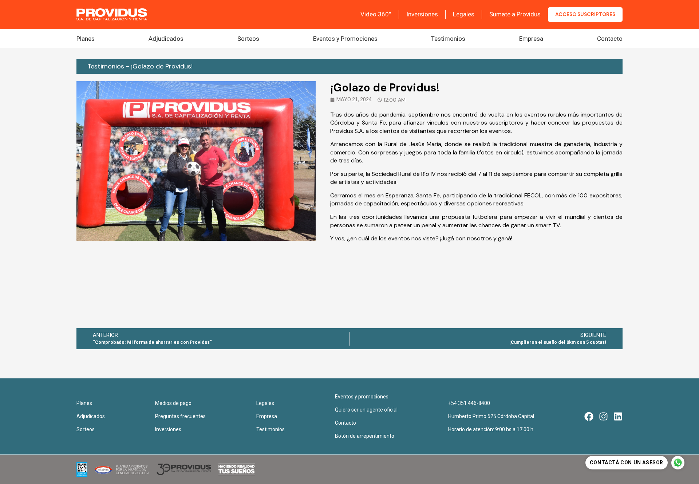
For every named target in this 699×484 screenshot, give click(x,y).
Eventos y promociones (361, 397)
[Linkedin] (618, 416)
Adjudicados (166, 38)
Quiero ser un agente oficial (366, 410)
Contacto (610, 38)
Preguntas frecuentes (180, 416)
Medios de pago (173, 403)
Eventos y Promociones (345, 38)
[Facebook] (588, 416)
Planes (85, 38)
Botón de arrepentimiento (364, 436)
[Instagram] (603, 416)
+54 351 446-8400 (469, 403)
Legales (463, 14)
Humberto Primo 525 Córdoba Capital (491, 416)
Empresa (531, 38)
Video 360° (375, 14)
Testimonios (448, 38)
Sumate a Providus (515, 14)
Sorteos (248, 38)
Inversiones (422, 14)
